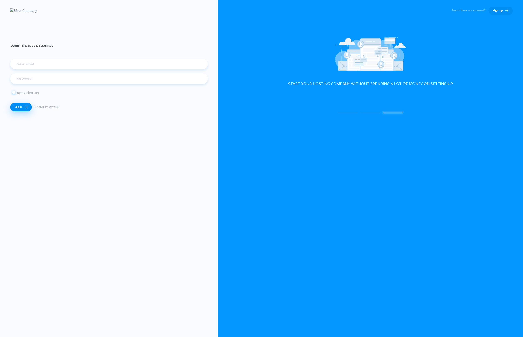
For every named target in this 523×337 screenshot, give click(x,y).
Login (18, 107)
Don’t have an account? (469, 10)
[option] (370, 61)
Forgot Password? (47, 107)
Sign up (498, 10)
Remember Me (28, 92)
